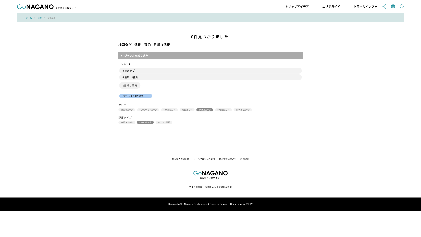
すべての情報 (164, 122)
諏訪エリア (187, 109)
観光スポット (127, 122)
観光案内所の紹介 (180, 158)
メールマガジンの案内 (204, 158)
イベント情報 (145, 122)
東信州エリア (169, 109)
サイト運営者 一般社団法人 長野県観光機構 (210, 186)
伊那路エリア (223, 109)
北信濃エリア (127, 109)
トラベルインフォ (365, 6)
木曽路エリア (205, 109)
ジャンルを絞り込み (136, 55)
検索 (40, 17)
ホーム (29, 17)
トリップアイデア (297, 6)
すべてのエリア (243, 109)
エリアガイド (331, 6)
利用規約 (244, 158)
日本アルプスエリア (148, 109)
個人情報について (227, 158)
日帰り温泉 (130, 85)
